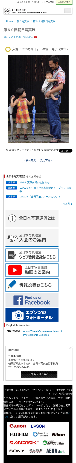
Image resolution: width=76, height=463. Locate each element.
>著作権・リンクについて (17, 390)
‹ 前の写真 (30, 160)
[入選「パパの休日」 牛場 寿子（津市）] (38, 99)
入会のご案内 (64, 2)
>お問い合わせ (65, 393)
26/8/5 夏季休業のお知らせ (34, 182)
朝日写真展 (23, 21)
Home (9, 21)
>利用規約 (60, 390)
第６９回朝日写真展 (44, 21)
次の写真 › (46, 160)
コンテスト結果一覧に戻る (18, 36)
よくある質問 (23, 2)
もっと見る (66, 203)
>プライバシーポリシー (43, 390)
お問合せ (35, 2)
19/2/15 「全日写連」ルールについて (40, 196)
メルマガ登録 (48, 2)
